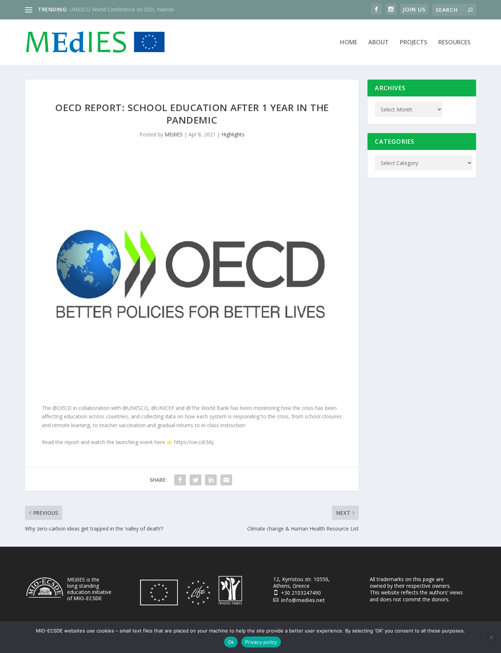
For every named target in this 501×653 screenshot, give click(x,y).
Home (348, 42)
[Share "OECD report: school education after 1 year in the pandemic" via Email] (226, 480)
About (378, 42)
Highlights (233, 134)
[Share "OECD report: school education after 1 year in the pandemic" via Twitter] (195, 480)
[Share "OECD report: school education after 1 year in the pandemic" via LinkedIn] (211, 480)
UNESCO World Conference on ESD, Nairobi (122, 9)
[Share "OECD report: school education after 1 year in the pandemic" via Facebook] (180, 480)
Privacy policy (261, 642)
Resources (454, 42)
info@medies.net (303, 600)
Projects (413, 42)
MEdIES (174, 134)
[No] (491, 637)
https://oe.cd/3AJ (193, 442)
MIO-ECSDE (88, 598)
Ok (231, 642)
